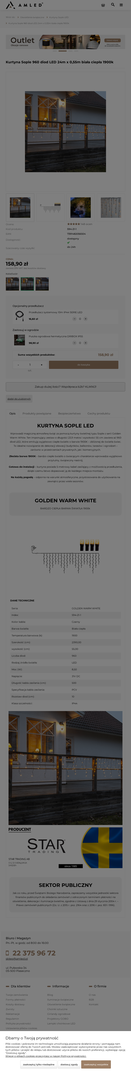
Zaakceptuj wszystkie (96, 1064)
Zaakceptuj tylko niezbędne (38, 1064)
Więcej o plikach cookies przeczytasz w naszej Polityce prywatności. (45, 1056)
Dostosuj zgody (69, 1064)
